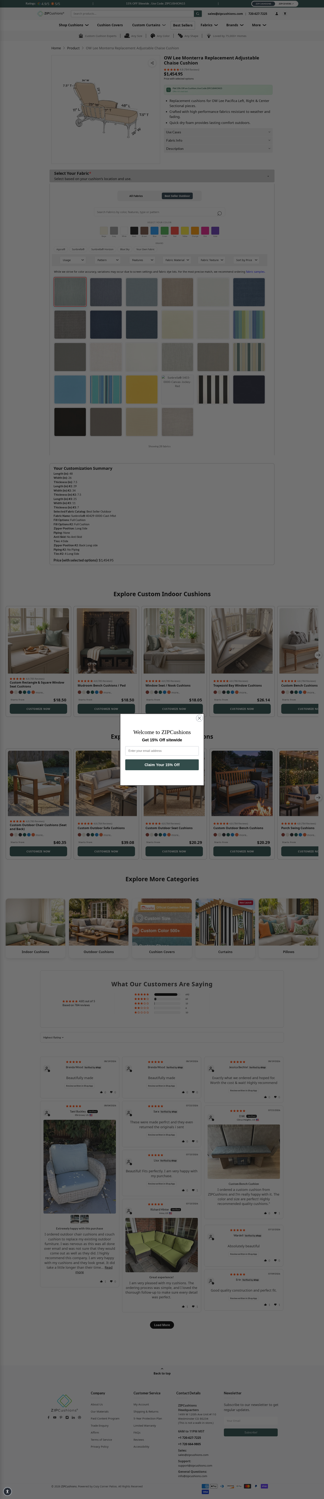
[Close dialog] (199, 718)
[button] (7, 1491)
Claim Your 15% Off (162, 765)
